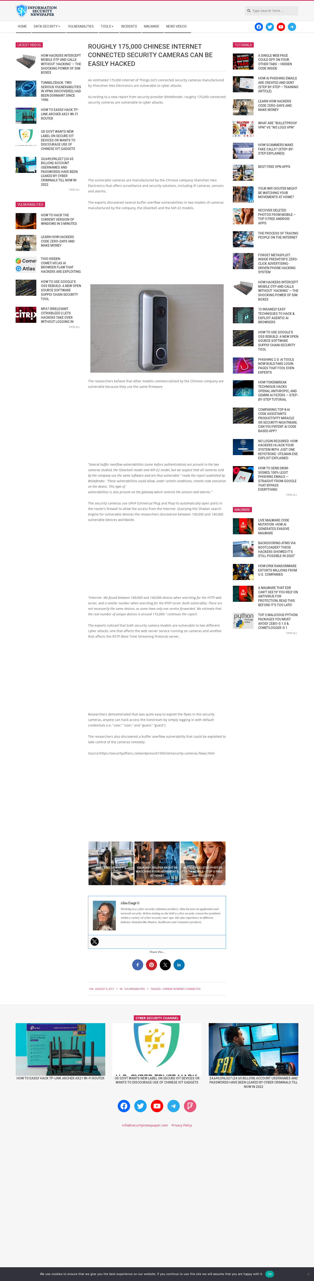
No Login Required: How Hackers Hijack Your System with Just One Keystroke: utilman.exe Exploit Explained (278, 449)
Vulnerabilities (134, 989)
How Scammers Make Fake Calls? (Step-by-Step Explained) (276, 149)
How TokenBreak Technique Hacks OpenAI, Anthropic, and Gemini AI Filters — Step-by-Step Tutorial (278, 390)
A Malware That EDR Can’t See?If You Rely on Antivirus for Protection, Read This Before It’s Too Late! (278, 596)
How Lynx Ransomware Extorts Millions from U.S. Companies (277, 570)
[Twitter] (95, 942)
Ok (270, 1274)
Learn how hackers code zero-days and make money (57, 241)
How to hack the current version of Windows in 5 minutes (59, 219)
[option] (111, 863)
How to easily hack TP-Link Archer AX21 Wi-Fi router (60, 114)
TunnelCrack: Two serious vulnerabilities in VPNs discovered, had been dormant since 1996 (61, 91)
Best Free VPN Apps (274, 167)
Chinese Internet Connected (181, 989)
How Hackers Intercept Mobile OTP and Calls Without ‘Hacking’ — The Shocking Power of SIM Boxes (61, 64)
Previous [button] (84, 863)
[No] (308, 1274)
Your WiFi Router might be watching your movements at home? (277, 193)
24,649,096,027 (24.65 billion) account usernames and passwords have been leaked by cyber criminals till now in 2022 (59, 171)
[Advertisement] (157, 143)
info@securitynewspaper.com (145, 1125)
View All (74, 189)
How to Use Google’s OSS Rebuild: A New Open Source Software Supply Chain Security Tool (61, 290)
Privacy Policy (181, 1125)
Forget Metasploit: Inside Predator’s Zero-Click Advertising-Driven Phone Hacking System (278, 263)
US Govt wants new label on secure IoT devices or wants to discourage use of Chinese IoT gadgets (58, 140)
